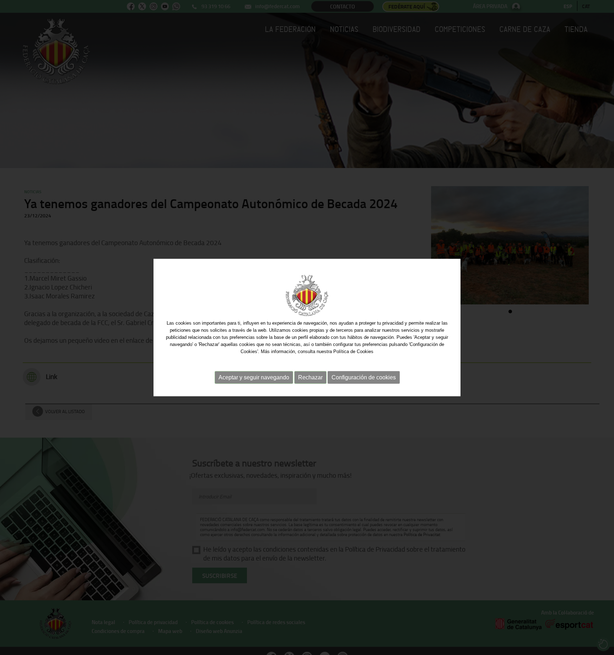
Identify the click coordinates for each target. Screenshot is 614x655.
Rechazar (310, 377)
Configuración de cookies (364, 377)
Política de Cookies (353, 351)
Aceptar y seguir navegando (254, 377)
